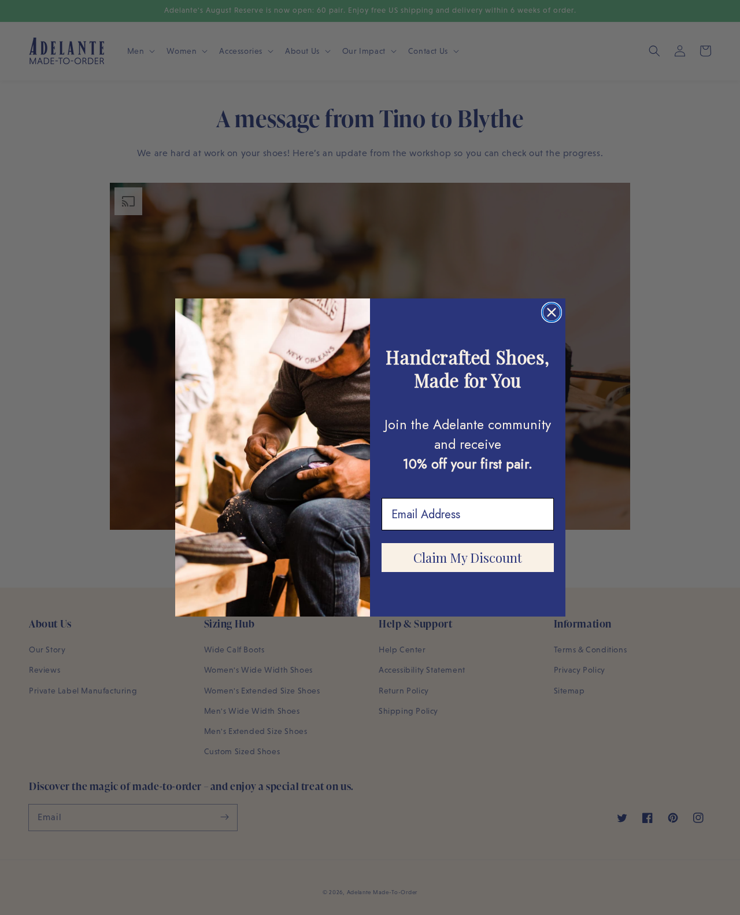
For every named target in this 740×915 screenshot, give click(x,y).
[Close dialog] (551, 312)
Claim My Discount (467, 557)
